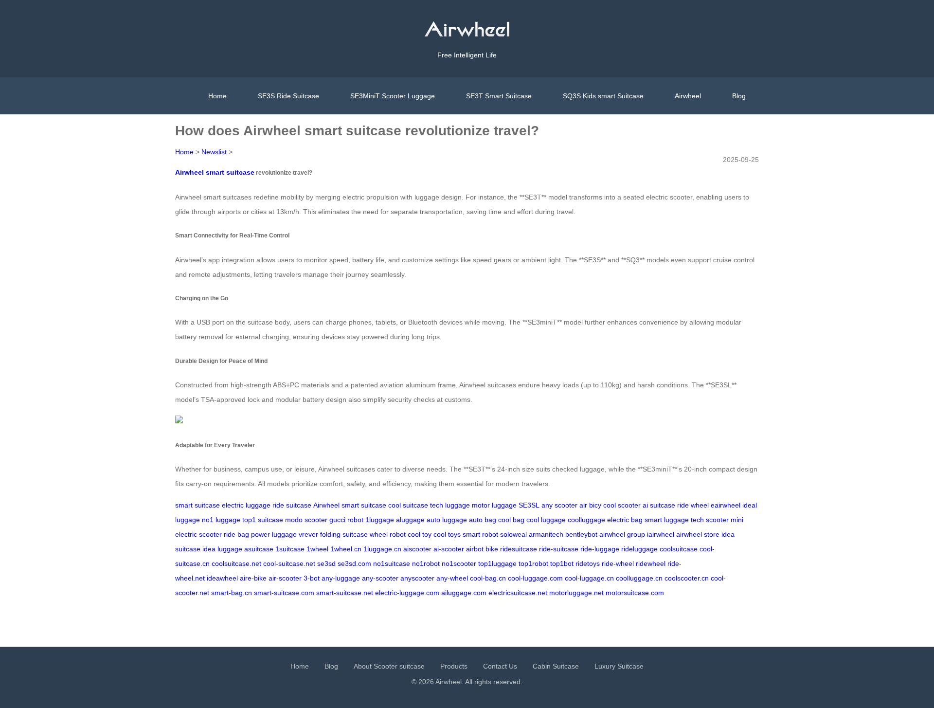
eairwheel (725, 505)
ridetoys (587, 563)
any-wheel (452, 578)
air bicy (590, 505)
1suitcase (290, 549)
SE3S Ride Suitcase (288, 96)
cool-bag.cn (488, 578)
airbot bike (482, 549)
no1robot (426, 563)
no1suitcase (391, 563)
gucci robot (346, 520)
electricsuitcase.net (517, 593)
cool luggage (546, 520)
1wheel (317, 549)
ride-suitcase (558, 549)
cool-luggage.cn (589, 578)
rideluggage (639, 549)
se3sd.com (354, 563)
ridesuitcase (518, 549)
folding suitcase (344, 534)
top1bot (562, 563)
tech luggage (450, 505)
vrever (308, 534)
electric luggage (246, 505)
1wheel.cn (345, 549)
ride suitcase (291, 505)
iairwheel (660, 534)
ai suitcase (659, 505)
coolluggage (586, 520)
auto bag (482, 520)
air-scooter (285, 578)
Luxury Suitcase (619, 666)
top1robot (533, 563)
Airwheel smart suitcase (214, 172)
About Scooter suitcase (389, 666)
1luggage (379, 520)
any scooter (559, 505)
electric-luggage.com (407, 593)
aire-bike (253, 578)
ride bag (236, 534)
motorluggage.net (576, 593)
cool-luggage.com (535, 578)
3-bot (312, 578)
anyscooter (417, 578)
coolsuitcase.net (236, 563)
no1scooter (459, 563)
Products (453, 666)
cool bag (511, 520)
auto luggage (447, 520)
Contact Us (500, 666)
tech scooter (710, 520)
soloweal (513, 534)
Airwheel (688, 96)
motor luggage (494, 505)
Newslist (214, 152)
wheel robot (388, 534)
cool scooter (622, 505)
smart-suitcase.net (344, 593)
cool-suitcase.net (289, 563)
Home (217, 96)
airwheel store (697, 534)
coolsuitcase (679, 549)
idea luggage (222, 549)
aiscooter (417, 549)
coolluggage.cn (639, 578)
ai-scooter (448, 549)
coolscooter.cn (687, 578)
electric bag (625, 520)
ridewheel (650, 563)
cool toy (419, 534)
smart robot (480, 534)
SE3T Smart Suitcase (499, 96)
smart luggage (667, 520)
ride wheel (693, 505)
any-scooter (380, 578)
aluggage (410, 520)
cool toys (447, 534)
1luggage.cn (382, 549)
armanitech (546, 534)
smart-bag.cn (231, 593)
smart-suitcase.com (284, 593)
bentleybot (581, 534)
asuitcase (258, 549)
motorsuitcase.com (635, 593)
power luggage (274, 534)
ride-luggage (599, 549)
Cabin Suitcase (556, 666)
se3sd (326, 563)
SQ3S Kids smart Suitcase (603, 96)
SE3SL (529, 505)
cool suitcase (408, 505)
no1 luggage (221, 520)
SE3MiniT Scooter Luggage (392, 96)
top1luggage (497, 563)
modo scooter (306, 520)
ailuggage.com (463, 593)
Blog (739, 96)
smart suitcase (197, 505)
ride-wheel (618, 563)
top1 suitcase (262, 520)
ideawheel (222, 578)
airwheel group (622, 534)
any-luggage (341, 578)
